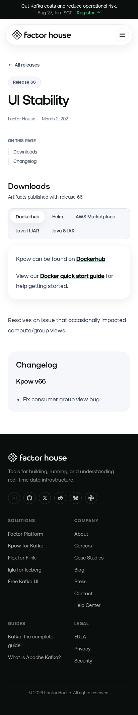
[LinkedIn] (14, 498)
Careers (83, 545)
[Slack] (91, 498)
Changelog (25, 161)
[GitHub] (29, 498)
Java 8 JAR (63, 230)
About (81, 534)
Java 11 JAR (27, 230)
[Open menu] (122, 34)
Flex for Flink (22, 557)
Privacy (82, 648)
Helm (57, 216)
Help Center (87, 605)
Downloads (25, 152)
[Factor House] (41, 34)
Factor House (22, 118)
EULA (80, 636)
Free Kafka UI (23, 581)
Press (80, 581)
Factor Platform (25, 534)
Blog (79, 570)
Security (83, 660)
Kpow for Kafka (26, 545)
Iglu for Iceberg (25, 570)
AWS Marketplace (95, 216)
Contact (83, 593)
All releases (27, 65)
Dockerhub (28, 216)
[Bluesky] (76, 498)
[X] (45, 498)
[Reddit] (60, 498)
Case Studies (89, 557)
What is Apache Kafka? (34, 657)
